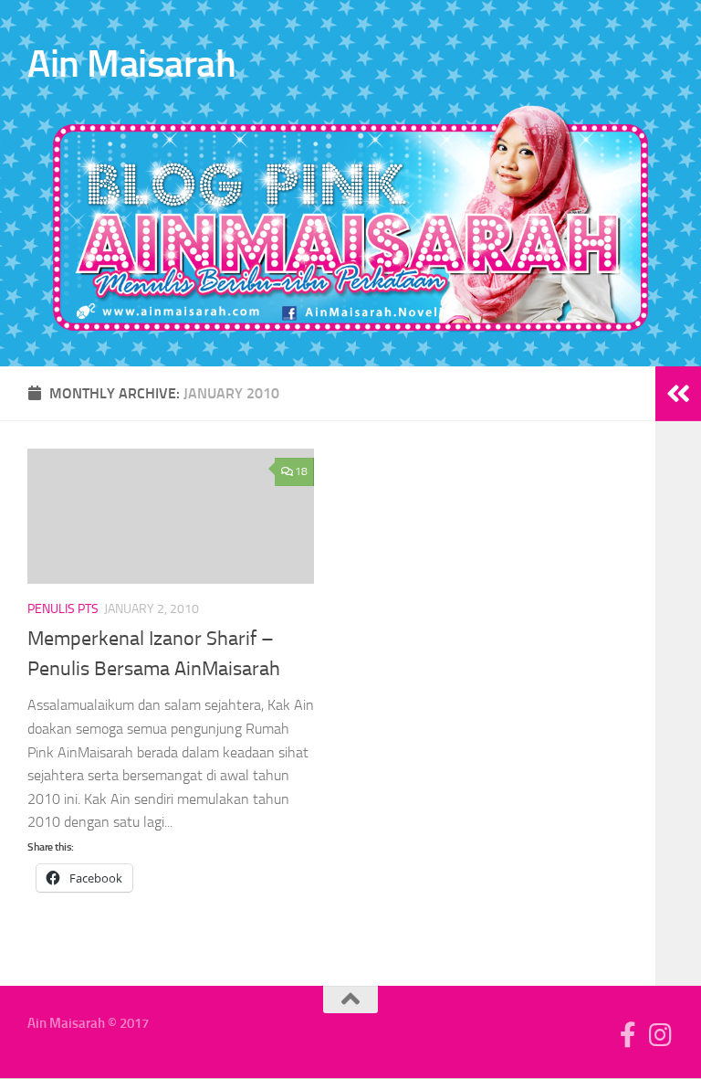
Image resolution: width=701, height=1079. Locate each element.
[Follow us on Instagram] (661, 1035)
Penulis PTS (63, 609)
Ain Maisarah (131, 64)
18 (301, 471)
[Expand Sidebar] (678, 393)
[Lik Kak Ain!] (628, 1035)
